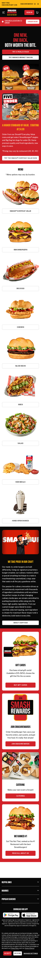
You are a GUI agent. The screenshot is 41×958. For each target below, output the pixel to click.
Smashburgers (20, 250)
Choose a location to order (13, 22)
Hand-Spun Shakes (20, 521)
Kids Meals (20, 482)
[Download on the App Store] (29, 914)
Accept (7, 953)
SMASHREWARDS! (26, 4)
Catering (20, 796)
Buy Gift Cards (20, 685)
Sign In (29, 12)
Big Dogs (20, 288)
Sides (20, 405)
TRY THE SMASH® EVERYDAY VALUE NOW (20, 158)
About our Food (20, 623)
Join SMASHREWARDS (20, 744)
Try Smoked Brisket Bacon (20, 57)
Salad (20, 443)
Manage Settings (31, 953)
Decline (17, 953)
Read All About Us (20, 853)
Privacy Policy (15, 948)
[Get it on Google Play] (11, 914)
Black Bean (20, 366)
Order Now (33, 22)
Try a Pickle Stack (20, 52)
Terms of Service (29, 948)
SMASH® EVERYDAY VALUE (20, 211)
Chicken (20, 327)
